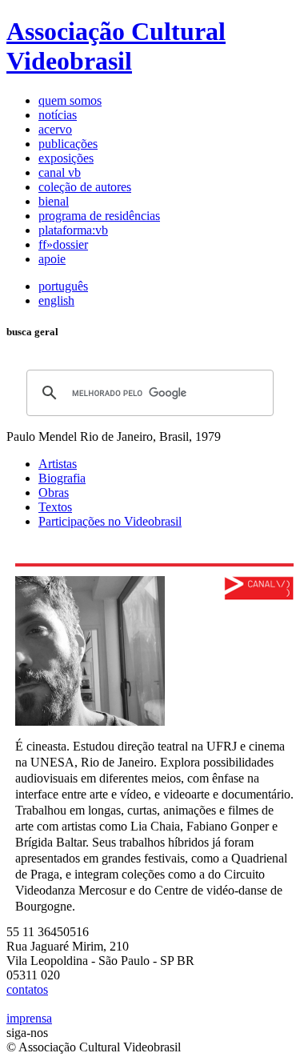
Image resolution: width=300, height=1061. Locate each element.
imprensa (29, 1018)
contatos (27, 989)
